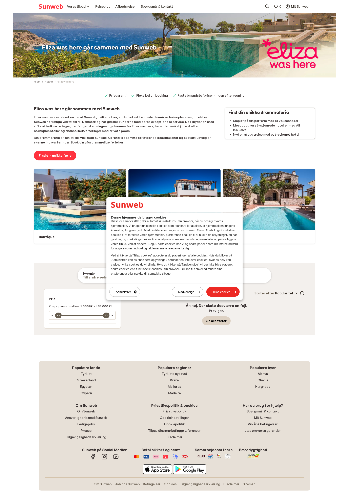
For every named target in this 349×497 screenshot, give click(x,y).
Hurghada (262, 387)
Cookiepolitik (174, 424)
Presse (86, 431)
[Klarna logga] (156, 459)
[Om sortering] (302, 293)
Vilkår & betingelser (263, 424)
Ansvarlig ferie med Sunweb (86, 418)
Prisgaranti (117, 95)
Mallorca (174, 387)
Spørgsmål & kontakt (263, 411)
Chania (263, 380)
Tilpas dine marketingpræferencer (174, 431)
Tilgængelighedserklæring (86, 437)
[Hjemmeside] (51, 6)
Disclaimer (174, 437)
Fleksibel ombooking (152, 95)
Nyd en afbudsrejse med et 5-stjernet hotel (266, 134)
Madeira (174, 393)
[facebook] (93, 459)
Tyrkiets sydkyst (174, 374)
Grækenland (86, 380)
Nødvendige (186, 292)
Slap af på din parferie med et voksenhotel (265, 121)
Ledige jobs (86, 424)
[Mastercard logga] (136, 459)
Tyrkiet (86, 374)
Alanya (263, 374)
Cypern (86, 393)
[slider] (58, 315)
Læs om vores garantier (263, 431)
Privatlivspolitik (174, 411)
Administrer (123, 292)
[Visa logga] (146, 459)
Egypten (86, 387)
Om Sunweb (86, 411)
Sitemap (249, 484)
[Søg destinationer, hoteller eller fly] (267, 6)
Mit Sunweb (263, 418)
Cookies (170, 484)
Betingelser (152, 484)
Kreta (174, 380)
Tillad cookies (221, 292)
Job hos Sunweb (127, 484)
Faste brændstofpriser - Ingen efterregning (211, 95)
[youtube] (115, 459)
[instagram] (104, 459)
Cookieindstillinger (174, 418)
